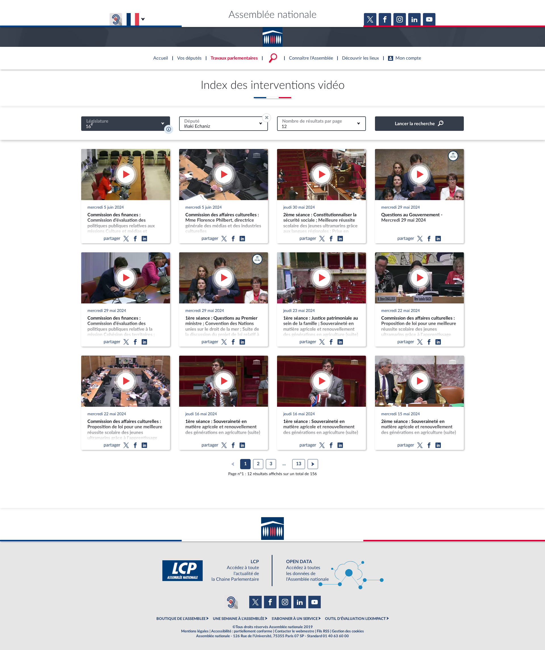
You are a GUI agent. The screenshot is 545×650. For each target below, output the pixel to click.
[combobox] (125, 123)
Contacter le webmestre (294, 631)
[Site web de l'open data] (330, 570)
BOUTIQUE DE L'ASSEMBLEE (181, 618)
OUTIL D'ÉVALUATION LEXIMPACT (355, 618)
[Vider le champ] (266, 117)
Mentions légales (195, 631)
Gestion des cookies (348, 631)
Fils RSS (323, 631)
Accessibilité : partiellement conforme (241, 631)
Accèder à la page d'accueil (272, 35)
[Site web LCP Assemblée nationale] (215, 570)
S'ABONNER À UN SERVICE (295, 618)
